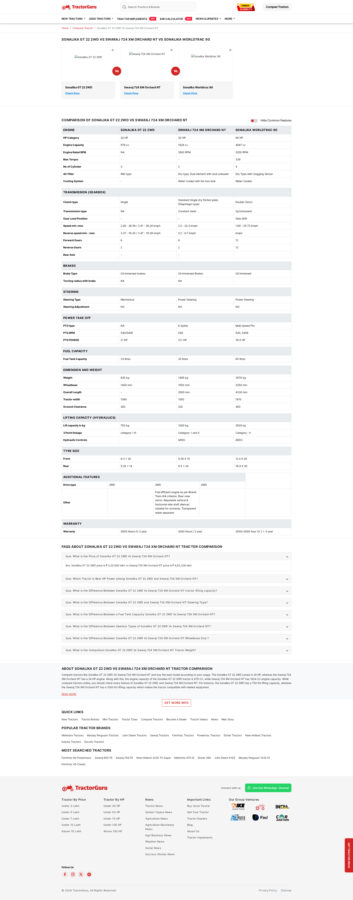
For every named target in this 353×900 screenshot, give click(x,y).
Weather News (154, 841)
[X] (81, 874)
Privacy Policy (268, 890)
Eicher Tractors (233, 735)
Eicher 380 (204, 757)
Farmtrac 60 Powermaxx (76, 757)
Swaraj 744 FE (124, 757)
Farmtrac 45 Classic (74, 764)
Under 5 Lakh (70, 812)
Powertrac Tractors (208, 735)
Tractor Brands (90, 719)
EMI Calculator (171, 18)
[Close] (113, 50)
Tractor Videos (199, 719)
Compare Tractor (82, 28)
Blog (190, 824)
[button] (176, 556)
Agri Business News (158, 835)
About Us (193, 831)
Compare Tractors (277, 7)
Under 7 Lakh (70, 818)
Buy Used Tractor (198, 805)
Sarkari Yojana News (158, 812)
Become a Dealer (176, 719)
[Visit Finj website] (260, 817)
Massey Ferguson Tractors (103, 735)
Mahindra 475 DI (184, 757)
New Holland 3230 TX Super (153, 757)
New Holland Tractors (258, 735)
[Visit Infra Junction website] (282, 806)
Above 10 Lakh (71, 831)
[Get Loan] (246, 7)
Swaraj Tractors (159, 735)
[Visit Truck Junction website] (238, 817)
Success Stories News (160, 854)
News (214, 719)
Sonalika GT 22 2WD (78, 87)
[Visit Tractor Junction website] (260, 806)
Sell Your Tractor (198, 812)
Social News (153, 847)
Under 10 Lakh (71, 824)
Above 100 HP (113, 831)
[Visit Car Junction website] (282, 817)
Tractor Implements (132, 18)
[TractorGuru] (85, 788)
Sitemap (286, 890)
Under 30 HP (112, 805)
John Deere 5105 (224, 757)
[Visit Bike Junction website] (238, 806)
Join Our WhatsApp (270, 787)
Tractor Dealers (197, 818)
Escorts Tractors (94, 741)
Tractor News (154, 805)
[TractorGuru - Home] (80, 6)
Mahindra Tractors (72, 735)
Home (65, 28)
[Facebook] (65, 874)
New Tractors (70, 719)
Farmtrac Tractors (183, 735)
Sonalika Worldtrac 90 (198, 87)
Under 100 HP (113, 824)
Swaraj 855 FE (103, 757)
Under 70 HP (112, 818)
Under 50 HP (112, 812)
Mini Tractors (110, 719)
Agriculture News (156, 818)
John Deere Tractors (134, 735)
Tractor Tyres (130, 719)
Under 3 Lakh (70, 805)
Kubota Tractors (71, 741)
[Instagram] (73, 874)
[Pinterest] (89, 874)
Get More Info (176, 703)
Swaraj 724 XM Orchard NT (142, 87)
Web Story (227, 719)
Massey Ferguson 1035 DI (254, 757)
